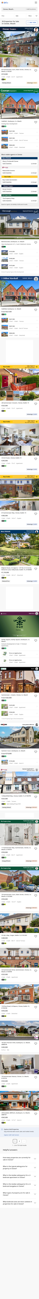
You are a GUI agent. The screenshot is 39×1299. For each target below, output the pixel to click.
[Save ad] (36, 70)
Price (3, 16)
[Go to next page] (24, 1141)
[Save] (36, 16)
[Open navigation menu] (36, 2)
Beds (17, 16)
